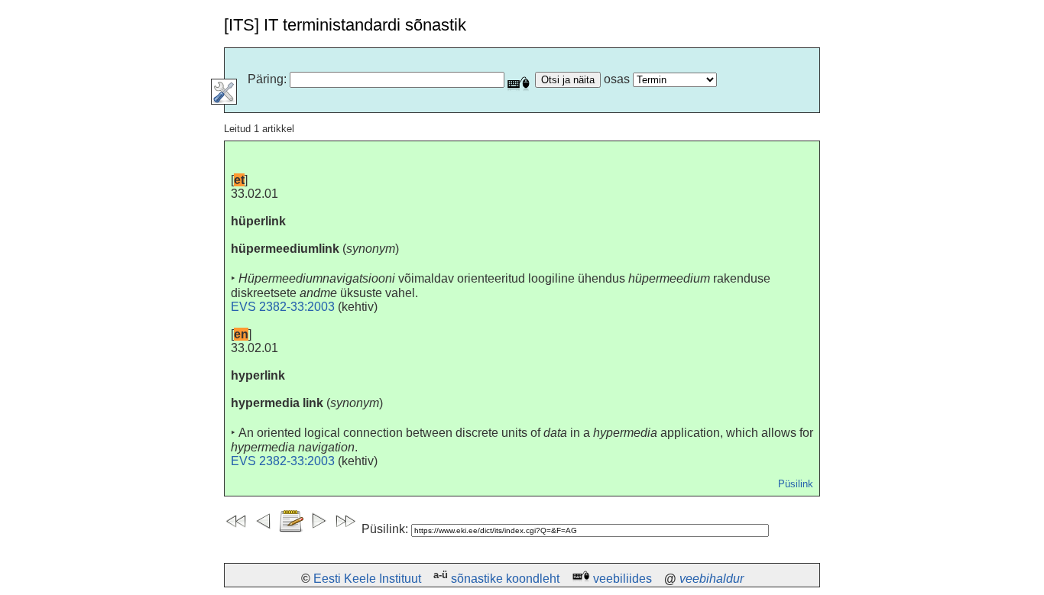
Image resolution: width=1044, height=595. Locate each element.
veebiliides (622, 578)
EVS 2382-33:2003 (283, 306)
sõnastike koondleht (505, 578)
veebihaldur (711, 578)
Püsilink (795, 484)
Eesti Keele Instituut (367, 578)
